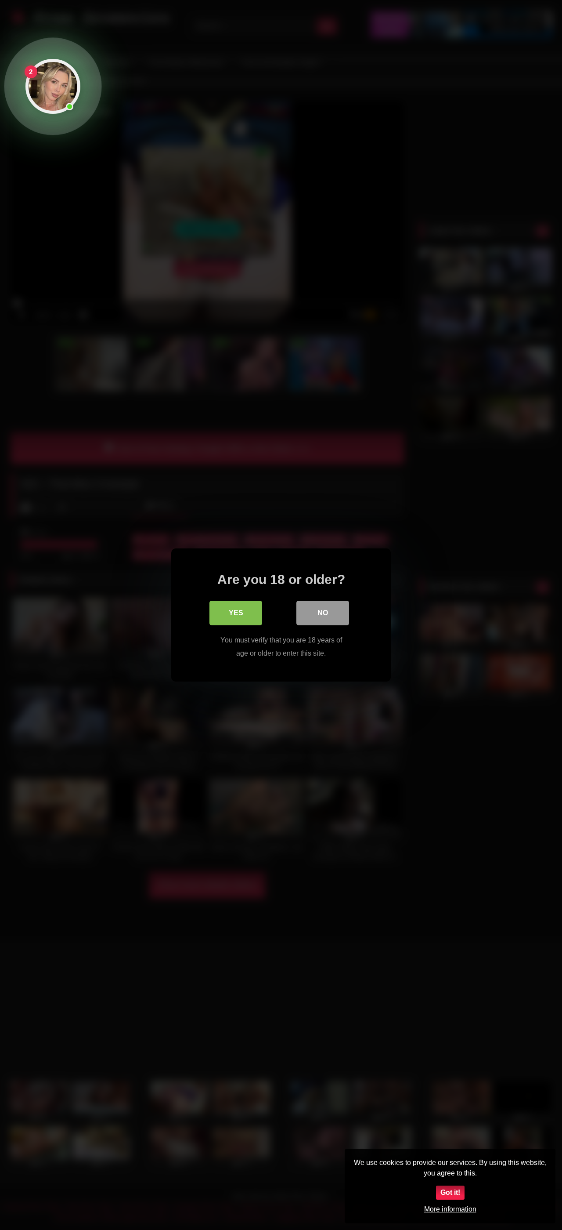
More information (450, 1209)
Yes (236, 613)
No (322, 613)
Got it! (450, 1192)
